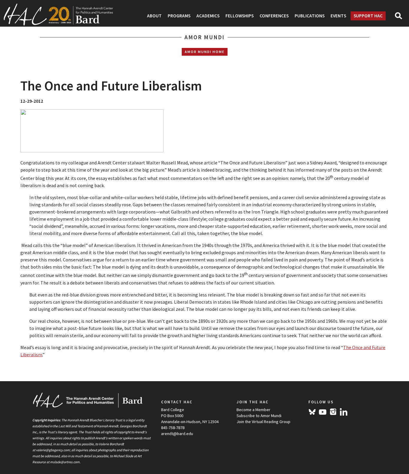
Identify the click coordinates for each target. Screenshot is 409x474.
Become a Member (253, 409)
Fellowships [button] (239, 16)
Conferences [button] (274, 16)
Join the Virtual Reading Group (263, 421)
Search (401, 18)
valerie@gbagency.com (53, 450)
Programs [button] (179, 16)
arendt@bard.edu (177, 433)
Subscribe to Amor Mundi (259, 415)
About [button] (154, 16)
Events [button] (338, 16)
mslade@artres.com (65, 462)
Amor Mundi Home (205, 51)
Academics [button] (207, 16)
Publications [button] (310, 16)
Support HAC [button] (368, 16)
